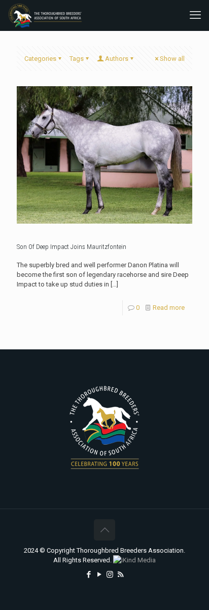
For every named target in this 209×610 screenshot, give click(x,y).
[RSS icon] (120, 574)
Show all (172, 58)
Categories (40, 58)
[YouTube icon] (99, 574)
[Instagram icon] (110, 574)
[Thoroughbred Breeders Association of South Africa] (45, 15)
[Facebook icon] (88, 574)
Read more (169, 307)
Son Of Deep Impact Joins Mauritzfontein (71, 246)
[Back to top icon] (104, 530)
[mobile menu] (195, 15)
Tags (76, 58)
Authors (116, 58)
